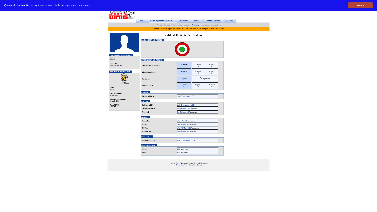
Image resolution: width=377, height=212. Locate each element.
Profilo (159, 25)
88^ (186, 121)
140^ (178, 149)
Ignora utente (216, 25)
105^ (188, 108)
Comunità (209, 20)
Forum (217, 20)
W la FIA (180, 121)
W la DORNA (181, 128)
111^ (188, 112)
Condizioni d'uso (181, 165)
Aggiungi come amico (200, 25)
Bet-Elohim (181, 108)
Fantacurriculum (170, 25)
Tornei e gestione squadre (161, 20)
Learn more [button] (84, 5)
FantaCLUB (229, 20)
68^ (188, 124)
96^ (188, 131)
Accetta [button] (360, 5)
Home (142, 20)
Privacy (200, 165)
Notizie (196, 20)
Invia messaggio (184, 25)
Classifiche (183, 20)
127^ (190, 128)
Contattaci (192, 165)
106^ (178, 153)
